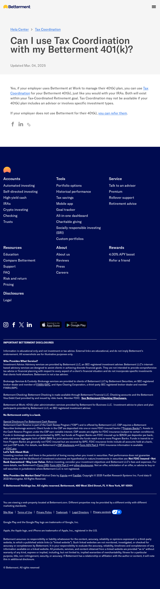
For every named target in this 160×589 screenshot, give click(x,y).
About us (63, 254)
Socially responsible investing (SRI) (78, 230)
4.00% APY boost (122, 254)
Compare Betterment (19, 260)
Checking (10, 215)
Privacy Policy (44, 512)
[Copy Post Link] (29, 124)
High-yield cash (14, 197)
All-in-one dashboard (72, 215)
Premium (115, 191)
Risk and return (15, 278)
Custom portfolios (70, 239)
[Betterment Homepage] (16, 7)
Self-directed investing (20, 191)
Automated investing (19, 185)
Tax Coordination (48, 29)
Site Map (8, 512)
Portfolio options (69, 185)
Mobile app (64, 203)
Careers (62, 272)
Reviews (62, 260)
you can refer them (112, 113)
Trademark (62, 512)
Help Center (19, 29)
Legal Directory (80, 512)
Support (9, 266)
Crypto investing (15, 209)
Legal (7, 300)
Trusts (8, 221)
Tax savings (65, 197)
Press (60, 266)
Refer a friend (119, 260)
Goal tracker (65, 209)
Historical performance (73, 191)
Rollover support (121, 197)
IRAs (7, 203)
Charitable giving (68, 221)
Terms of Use (25, 512)
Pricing (8, 284)
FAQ (6, 272)
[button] (154, 7)
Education (11, 254)
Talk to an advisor (122, 185)
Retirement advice (123, 203)
